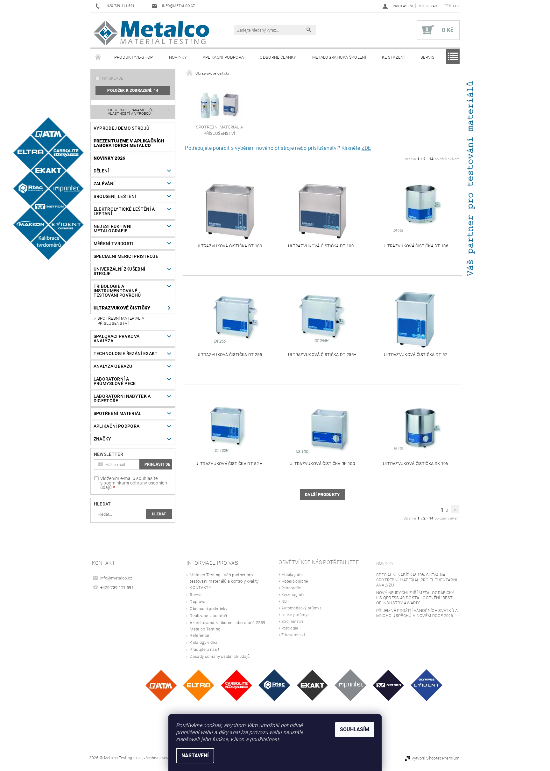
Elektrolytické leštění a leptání (124, 211)
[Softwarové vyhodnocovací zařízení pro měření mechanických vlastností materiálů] (350, 685)
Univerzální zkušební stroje (119, 271)
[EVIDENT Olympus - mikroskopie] (426, 685)
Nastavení (195, 756)
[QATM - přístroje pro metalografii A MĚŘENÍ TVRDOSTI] (161, 685)
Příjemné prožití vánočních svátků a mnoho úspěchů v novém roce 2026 (417, 613)
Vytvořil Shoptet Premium (436, 758)
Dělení (101, 170)
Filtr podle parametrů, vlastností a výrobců (130, 112)
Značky (102, 438)
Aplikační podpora (223, 57)
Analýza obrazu (113, 366)
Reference (199, 635)
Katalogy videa (203, 642)
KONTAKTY (200, 587)
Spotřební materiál (118, 413)
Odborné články (278, 57)
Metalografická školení (339, 57)
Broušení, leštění (115, 196)
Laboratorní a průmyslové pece (115, 381)
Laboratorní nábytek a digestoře (122, 398)
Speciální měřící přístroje (126, 256)
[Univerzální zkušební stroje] (388, 685)
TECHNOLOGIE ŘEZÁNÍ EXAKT (126, 353)
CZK (448, 6)
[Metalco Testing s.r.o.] (151, 33)
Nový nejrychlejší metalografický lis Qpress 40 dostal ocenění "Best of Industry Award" (415, 597)
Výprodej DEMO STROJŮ (121, 128)
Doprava (197, 601)
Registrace (428, 6)
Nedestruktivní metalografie (112, 228)
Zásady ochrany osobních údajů (220, 656)
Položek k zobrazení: (132, 90)
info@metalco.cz (116, 578)
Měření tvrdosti (114, 243)
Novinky (178, 57)
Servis (427, 57)
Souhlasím (354, 729)
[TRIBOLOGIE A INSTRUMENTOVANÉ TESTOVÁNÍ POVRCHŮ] (274, 685)
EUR (456, 6)
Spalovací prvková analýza (116, 338)
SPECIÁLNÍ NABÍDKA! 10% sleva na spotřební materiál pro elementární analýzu (416, 579)
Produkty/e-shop (133, 57)
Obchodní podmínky (208, 608)
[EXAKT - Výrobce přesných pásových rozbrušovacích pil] (312, 685)
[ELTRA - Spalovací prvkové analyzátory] (198, 685)
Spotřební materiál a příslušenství (120, 321)
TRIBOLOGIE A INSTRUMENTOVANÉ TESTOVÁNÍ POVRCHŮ (117, 291)
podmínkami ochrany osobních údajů (133, 485)
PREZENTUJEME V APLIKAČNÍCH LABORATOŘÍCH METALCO (129, 143)
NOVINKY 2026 (109, 158)
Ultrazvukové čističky (122, 307)
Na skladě (112, 78)
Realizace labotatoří (208, 615)
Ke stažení (393, 57)
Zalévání (104, 183)
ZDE (366, 148)
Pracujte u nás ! (204, 649)
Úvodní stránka (98, 57)
